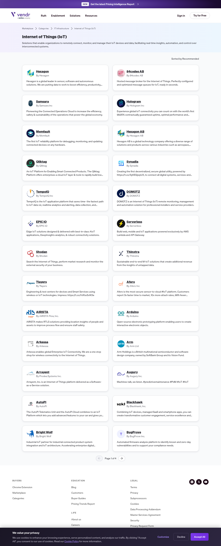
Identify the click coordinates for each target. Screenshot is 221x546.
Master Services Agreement (145, 515)
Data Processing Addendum (145, 509)
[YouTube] (206, 482)
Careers (75, 525)
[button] (75, 15)
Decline (181, 537)
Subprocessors (138, 498)
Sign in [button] (181, 15)
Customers (77, 493)
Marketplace (19, 493)
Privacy (134, 493)
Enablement (58, 15)
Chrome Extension (22, 487)
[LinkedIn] (192, 482)
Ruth (43, 15)
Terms (133, 487)
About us (76, 519)
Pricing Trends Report (83, 504)
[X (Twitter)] (199, 482)
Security (134, 520)
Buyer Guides (78, 498)
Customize (163, 537)
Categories (18, 498)
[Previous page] (99, 458)
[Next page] (121, 458)
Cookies (134, 504)
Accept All (199, 537)
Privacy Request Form (142, 526)
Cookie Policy (71, 541)
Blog (73, 487)
